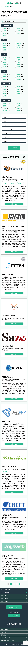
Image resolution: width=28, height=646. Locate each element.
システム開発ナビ (14, 624)
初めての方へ (4, 595)
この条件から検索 (14, 148)
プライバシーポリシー (7, 638)
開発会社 (7, 6)
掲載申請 (3, 632)
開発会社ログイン (14, 607)
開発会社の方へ (5, 601)
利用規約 (3, 635)
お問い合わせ (14, 615)
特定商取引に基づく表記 (7, 641)
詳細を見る (14, 204)
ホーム (2, 6)
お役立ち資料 (4, 598)
